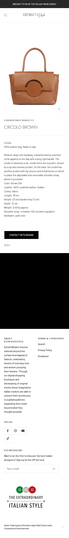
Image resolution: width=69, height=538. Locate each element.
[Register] (53, 469)
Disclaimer (43, 356)
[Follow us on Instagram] (15, 431)
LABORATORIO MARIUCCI (19, 120)
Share (7, 244)
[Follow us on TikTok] (8, 438)
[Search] (5, 15)
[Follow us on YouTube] (23, 431)
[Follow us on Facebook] (8, 431)
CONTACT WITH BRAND (21, 235)
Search (41, 344)
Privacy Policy (45, 350)
